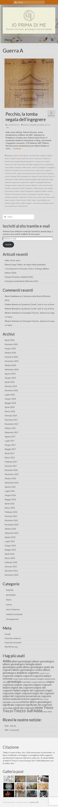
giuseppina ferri (26, 176)
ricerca (47, 125)
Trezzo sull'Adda (42, 200)
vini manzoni (37, 203)
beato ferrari (25, 158)
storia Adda (8, 708)
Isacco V (52, 176)
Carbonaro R (9, 164)
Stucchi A (12, 200)
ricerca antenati (12, 699)
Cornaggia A (42, 167)
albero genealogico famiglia (19, 664)
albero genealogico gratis (22, 666)
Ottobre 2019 (10, 365)
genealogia (40, 125)
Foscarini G (8, 173)
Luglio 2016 (10, 491)
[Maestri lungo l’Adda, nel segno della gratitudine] (20, 778)
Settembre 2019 (11, 369)
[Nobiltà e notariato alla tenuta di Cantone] (20, 793)
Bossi (12, 161)
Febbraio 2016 (11, 512)
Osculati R (22, 188)
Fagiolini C (48, 170)
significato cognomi (14, 704)
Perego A (17, 191)
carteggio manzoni (38, 164)
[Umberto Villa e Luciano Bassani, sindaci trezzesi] (31, 793)
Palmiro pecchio (39, 188)
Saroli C (50, 191)
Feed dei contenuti (13, 638)
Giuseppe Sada (15, 176)
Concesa (34, 167)
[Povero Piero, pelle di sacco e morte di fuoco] (8, 793)
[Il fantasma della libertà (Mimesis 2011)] (8, 786)
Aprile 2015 (9, 554)
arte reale (32, 155)
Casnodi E (18, 167)
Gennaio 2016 (11, 516)
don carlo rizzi (25, 170)
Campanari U (40, 161)
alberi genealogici (21, 661)
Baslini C (7, 158)
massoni (28, 185)
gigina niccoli (21, 173)
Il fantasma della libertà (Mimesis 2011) (21, 281)
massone (14, 185)
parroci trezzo (9, 191)
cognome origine (12, 675)
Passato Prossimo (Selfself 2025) (19, 277)
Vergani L (29, 203)
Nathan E (35, 185)
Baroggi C (43, 155)
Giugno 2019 (10, 378)
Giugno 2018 (10, 399)
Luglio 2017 (10, 441)
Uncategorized (12, 619)
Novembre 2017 (11, 424)
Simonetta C (23, 197)
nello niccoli (42, 185)
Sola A (30, 197)
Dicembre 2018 (11, 390)
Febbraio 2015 (11, 562)
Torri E (29, 200)
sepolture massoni (43, 194)
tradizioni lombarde (14, 614)
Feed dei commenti (13, 642)
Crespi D (7, 170)
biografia (33, 125)
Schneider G (17, 194)
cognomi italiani (42, 675)
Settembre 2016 (11, 483)
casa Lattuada (9, 167)
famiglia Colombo (44, 679)
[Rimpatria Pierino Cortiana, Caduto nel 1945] (20, 786)
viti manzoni (45, 203)
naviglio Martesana (39, 682)
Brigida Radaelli (20, 161)
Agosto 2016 (10, 487)
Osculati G (8, 188)
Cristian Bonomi (13, 125)
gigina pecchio (30, 173)
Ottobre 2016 (10, 478)
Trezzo (34, 200)
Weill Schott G (23, 206)
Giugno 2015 (10, 545)
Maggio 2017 (10, 449)
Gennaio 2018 (11, 416)
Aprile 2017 (9, 453)
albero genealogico (43, 661)
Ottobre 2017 (10, 428)
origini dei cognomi (43, 693)
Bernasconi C (39, 158)
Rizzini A (44, 191)
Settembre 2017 (11, 432)
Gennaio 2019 (11, 386)
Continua (17, 148)
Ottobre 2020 (10, 353)
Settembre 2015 (11, 533)
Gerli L (15, 173)
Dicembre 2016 (11, 470)
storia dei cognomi (23, 708)
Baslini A (50, 155)
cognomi (28, 675)
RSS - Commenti (12, 730)
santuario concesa (11, 702)
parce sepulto (48, 188)
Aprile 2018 (9, 407)
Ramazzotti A (30, 191)
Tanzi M (18, 200)
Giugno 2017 (10, 445)
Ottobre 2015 (10, 529)
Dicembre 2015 (11, 520)
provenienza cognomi (38, 696)
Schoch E (25, 194)
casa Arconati (49, 164)
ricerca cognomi (30, 699)
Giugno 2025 (10, 348)
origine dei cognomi (22, 687)
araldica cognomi (28, 672)
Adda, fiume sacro (12, 260)
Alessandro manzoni (12, 155)
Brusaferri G (29, 161)
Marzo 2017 (10, 457)
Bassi (19, 158)
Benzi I (32, 158)
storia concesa (37, 197)
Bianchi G (47, 158)
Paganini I (30, 188)
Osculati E (49, 185)
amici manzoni (24, 155)
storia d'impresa (13, 609)
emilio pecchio (40, 170)
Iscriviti (8, 244)
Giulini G (44, 173)
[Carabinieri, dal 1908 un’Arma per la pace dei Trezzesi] (43, 793)
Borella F (7, 161)
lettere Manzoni (19, 179)
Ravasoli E (38, 191)
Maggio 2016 (10, 499)
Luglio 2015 (10, 541)
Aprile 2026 (9, 340)
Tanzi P (24, 200)
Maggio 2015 (10, 550)
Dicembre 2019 (11, 357)
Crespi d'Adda (18, 679)
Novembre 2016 (11, 474)
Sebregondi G (32, 194)
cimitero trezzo (26, 167)
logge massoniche (43, 179)
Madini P (32, 182)
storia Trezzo (46, 197)
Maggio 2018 (10, 403)
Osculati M (15, 188)
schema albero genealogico (35, 702)
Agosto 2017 (10, 436)
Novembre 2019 (11, 361)
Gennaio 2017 (11, 466)
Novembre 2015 (11, 525)
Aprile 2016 (9, 504)
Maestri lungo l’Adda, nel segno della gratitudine (25, 264)
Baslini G (14, 158)
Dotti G (33, 170)
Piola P (23, 191)
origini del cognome (14, 696)
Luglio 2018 (10, 395)
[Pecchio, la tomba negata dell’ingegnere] (29, 83)
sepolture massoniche (11, 197)
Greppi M (34, 176)
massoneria (21, 185)
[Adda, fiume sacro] (8, 778)
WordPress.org (11, 647)
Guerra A (46, 176)
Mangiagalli (39, 182)
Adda (7, 661)
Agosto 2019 (10, 374)
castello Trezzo (44, 673)
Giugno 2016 (10, 495)
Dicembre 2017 (11, 420)
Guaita (40, 176)
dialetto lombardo (30, 679)
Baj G (38, 155)
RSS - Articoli (10, 726)
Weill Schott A (13, 206)
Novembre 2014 (11, 575)
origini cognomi (23, 693)
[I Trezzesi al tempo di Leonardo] (43, 786)
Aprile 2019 (9, 382)
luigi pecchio (16, 182)
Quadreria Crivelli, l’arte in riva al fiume (37, 304)
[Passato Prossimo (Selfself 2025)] (43, 778)
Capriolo (47, 161)
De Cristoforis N (16, 170)
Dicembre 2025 (11, 344)
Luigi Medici (26, 682)
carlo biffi (29, 164)
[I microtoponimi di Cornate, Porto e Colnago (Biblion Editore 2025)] (31, 778)
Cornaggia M (50, 167)
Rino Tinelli (44, 699)
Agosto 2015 (10, 537)
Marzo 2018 (10, 411)
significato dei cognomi (38, 704)
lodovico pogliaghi (30, 179)
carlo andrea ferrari (19, 164)
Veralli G (23, 203)
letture (8, 600)
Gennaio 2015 (11, 566)
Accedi (7, 634)
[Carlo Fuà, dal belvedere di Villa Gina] (31, 786)
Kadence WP (34, 802)
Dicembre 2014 (11, 571)
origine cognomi (23, 684)
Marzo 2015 (10, 558)
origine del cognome (33, 690)
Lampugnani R (9, 179)
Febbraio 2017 (11, 462)
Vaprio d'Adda (15, 203)
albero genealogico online (27, 670)
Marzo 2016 (10, 508)
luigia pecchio (25, 182)
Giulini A (38, 173)
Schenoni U (8, 194)
